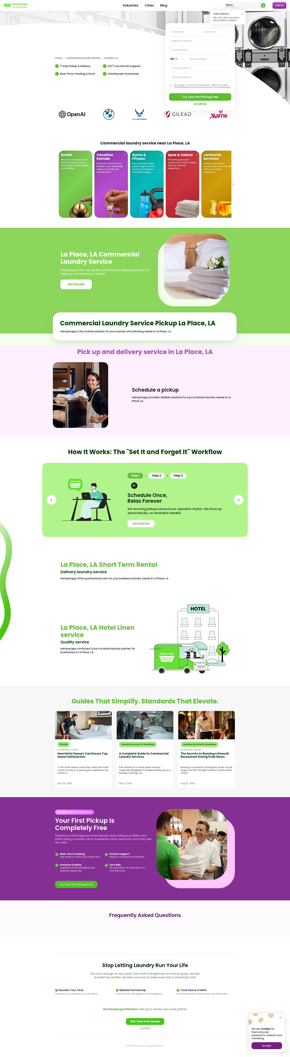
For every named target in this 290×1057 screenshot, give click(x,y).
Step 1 (135, 476)
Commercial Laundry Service (83, 58)
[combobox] (177, 59)
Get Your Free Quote (145, 1021)
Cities (149, 5)
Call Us (279, 5)
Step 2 (156, 476)
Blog (163, 5)
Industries (130, 5)
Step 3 (178, 476)
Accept (266, 1045)
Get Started (76, 284)
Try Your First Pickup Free (200, 97)
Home (58, 58)
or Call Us (145, 1028)
